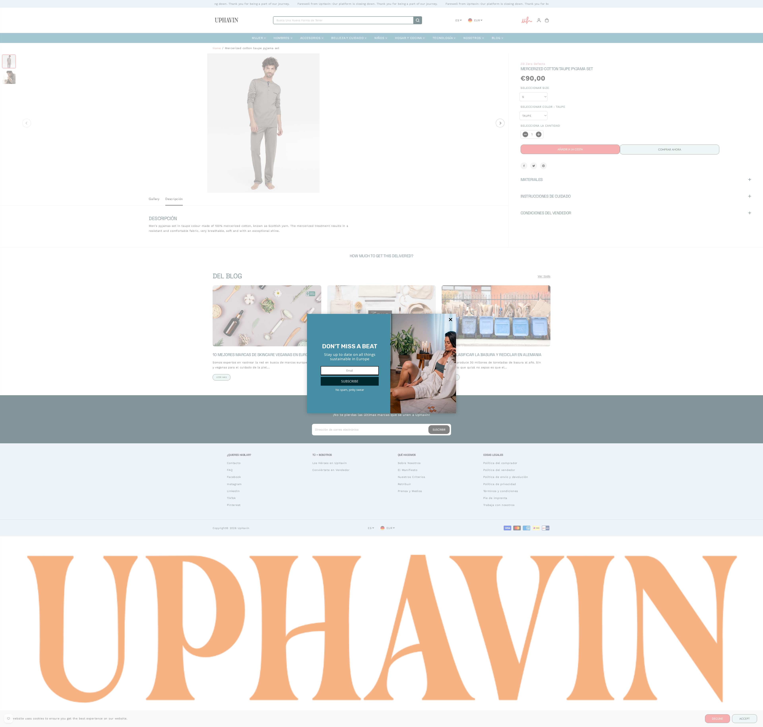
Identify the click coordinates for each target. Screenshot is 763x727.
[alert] (381, 363)
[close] (450, 319)
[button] (350, 381)
